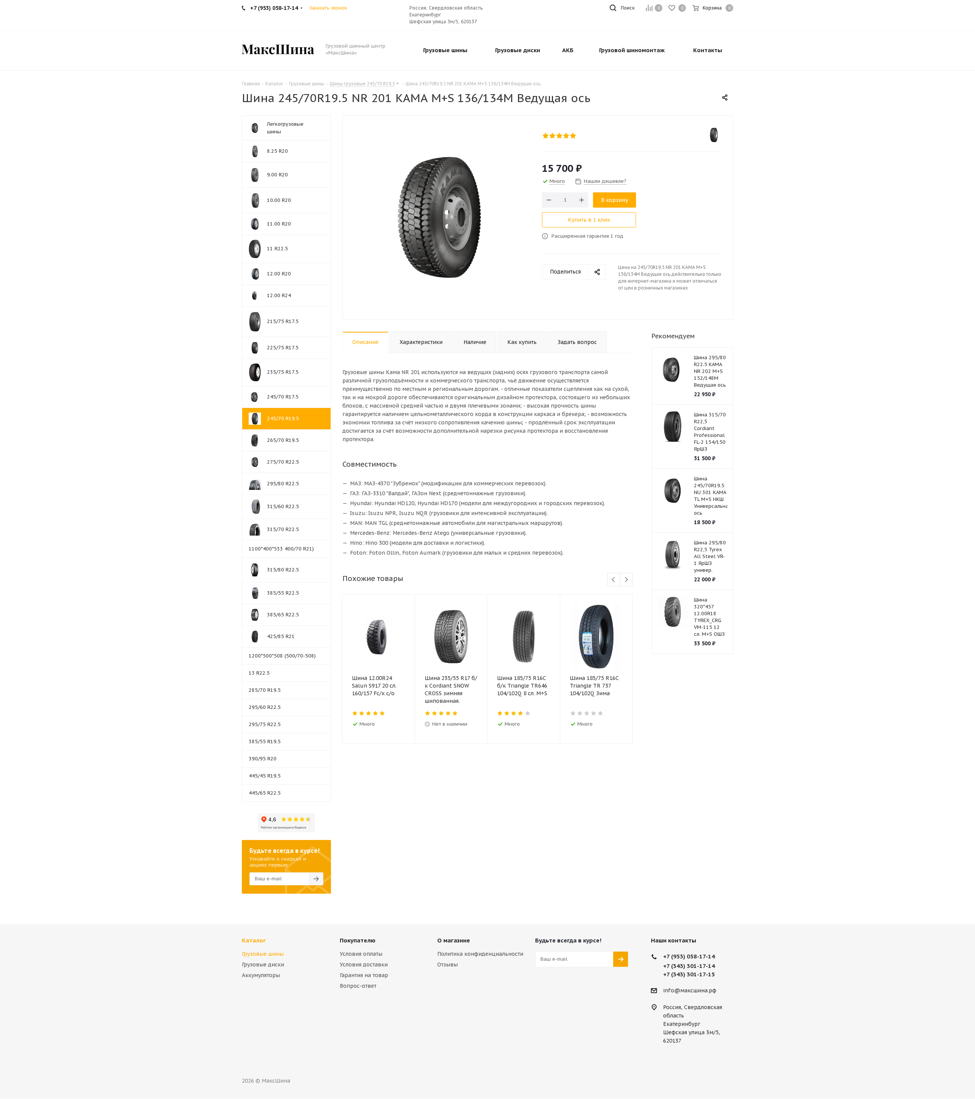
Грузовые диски (263, 964)
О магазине (453, 940)
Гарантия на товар (364, 975)
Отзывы (447, 964)
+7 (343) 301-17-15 (689, 974)
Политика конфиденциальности (480, 953)
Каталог (254, 940)
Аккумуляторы (261, 975)
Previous (613, 580)
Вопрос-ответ (358, 985)
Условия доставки (364, 964)
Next (626, 580)
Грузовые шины (263, 953)
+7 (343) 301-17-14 (689, 965)
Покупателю (358, 940)
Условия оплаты (361, 953)
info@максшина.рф (689, 990)
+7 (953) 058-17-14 (689, 956)
